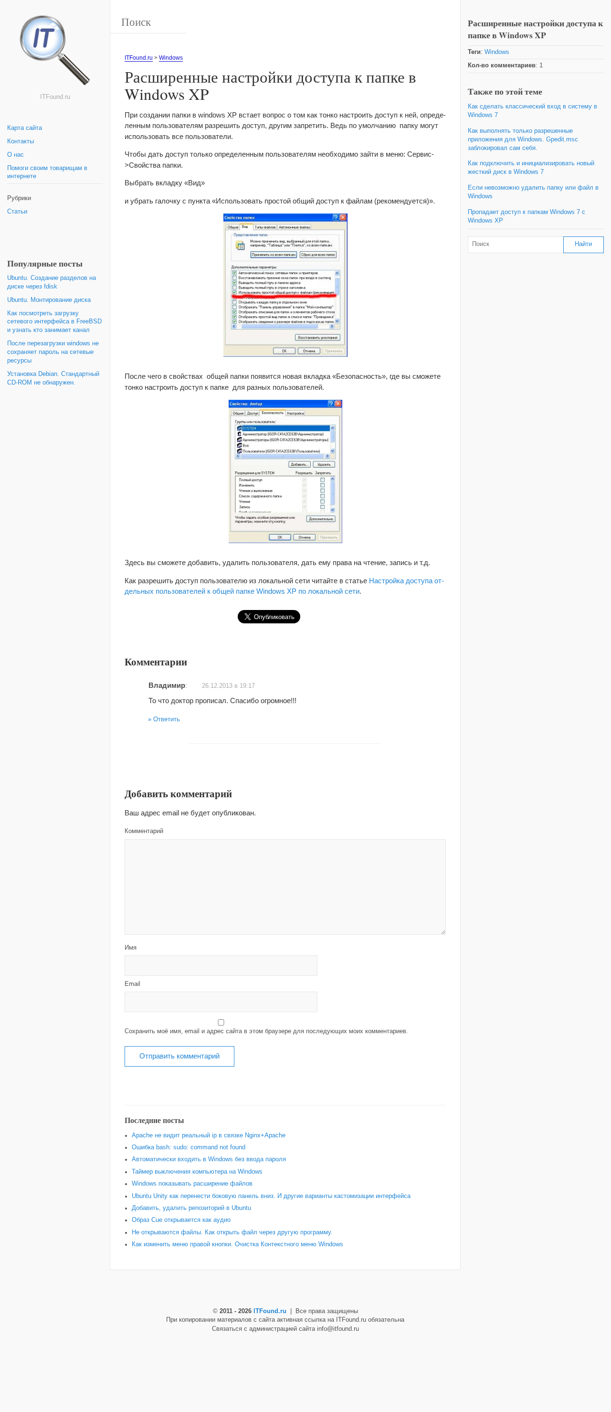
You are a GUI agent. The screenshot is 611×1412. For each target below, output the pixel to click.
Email (132, 984)
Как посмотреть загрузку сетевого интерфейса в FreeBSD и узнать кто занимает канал (54, 322)
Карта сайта (24, 128)
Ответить (166, 719)
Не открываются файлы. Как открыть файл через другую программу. (232, 1232)
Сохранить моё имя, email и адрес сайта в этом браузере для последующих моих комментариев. (266, 1031)
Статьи (17, 211)
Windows (171, 57)
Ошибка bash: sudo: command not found (188, 1147)
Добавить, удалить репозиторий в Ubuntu (191, 1208)
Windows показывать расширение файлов (192, 1183)
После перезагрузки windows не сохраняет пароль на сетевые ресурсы (53, 352)
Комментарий (144, 831)
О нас (15, 154)
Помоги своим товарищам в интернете (47, 172)
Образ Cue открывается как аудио (181, 1220)
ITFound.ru (139, 57)
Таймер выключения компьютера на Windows (197, 1171)
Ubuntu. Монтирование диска (49, 300)
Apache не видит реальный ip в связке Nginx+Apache (208, 1135)
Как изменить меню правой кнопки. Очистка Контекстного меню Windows (237, 1244)
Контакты (20, 141)
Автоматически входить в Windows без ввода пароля (209, 1159)
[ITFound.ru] (55, 53)
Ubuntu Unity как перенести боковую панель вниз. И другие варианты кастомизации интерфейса (271, 1196)
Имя (131, 947)
